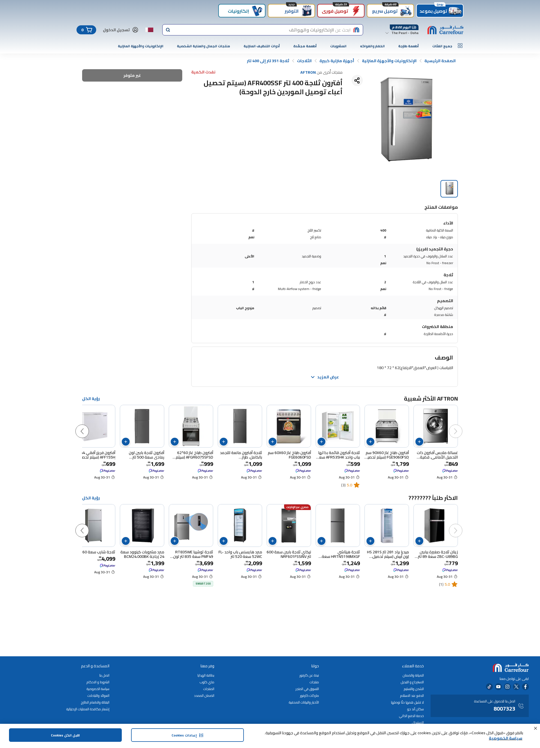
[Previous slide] (461, 425)
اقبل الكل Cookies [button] (65, 735)
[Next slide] (88, 425)
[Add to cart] (419, 441)
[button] (535, 728)
